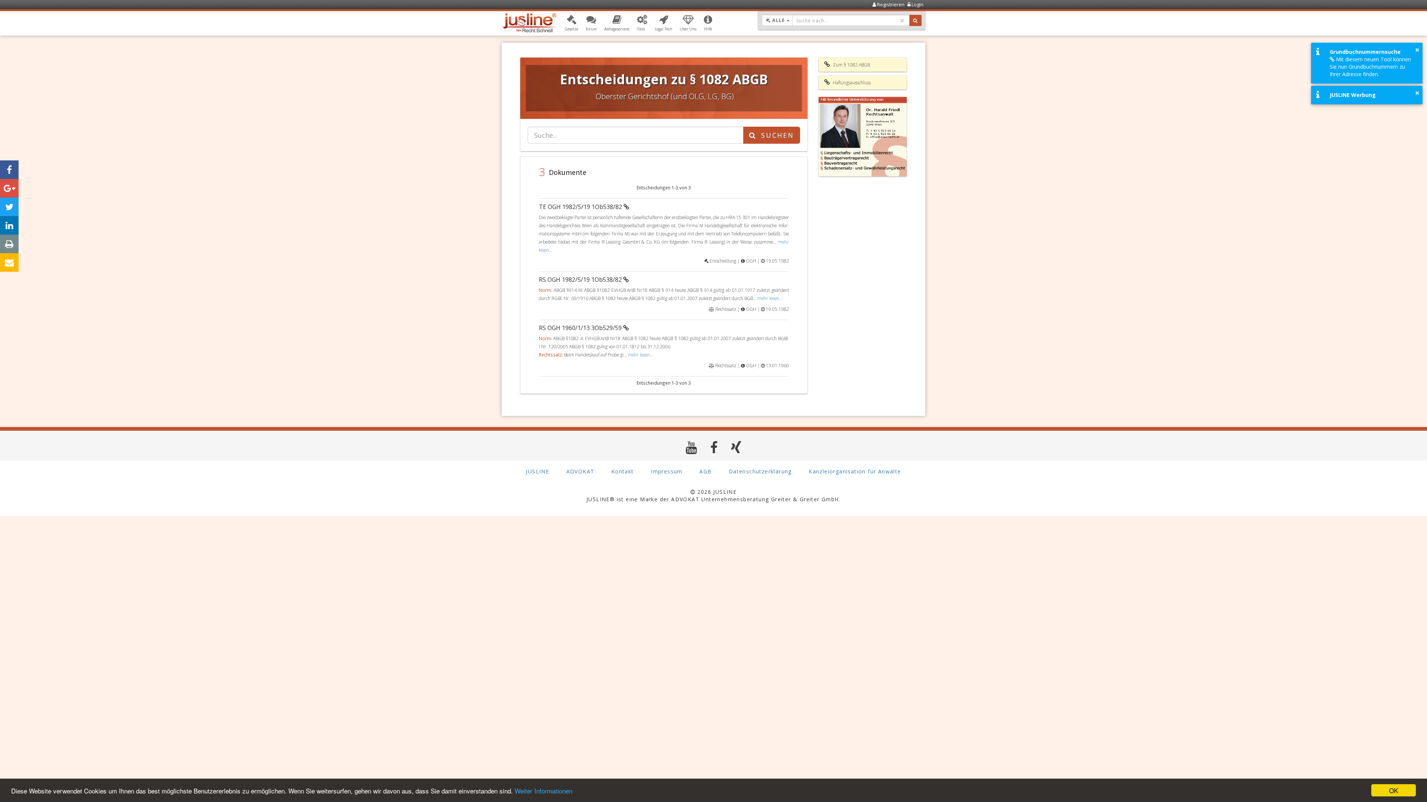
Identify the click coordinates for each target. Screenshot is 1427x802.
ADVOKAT (580, 471)
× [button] (1417, 49)
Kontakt (622, 471)
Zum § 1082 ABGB (851, 65)
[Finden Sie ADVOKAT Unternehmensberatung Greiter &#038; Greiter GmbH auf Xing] (736, 447)
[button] (571, 23)
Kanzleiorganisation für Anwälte (855, 471)
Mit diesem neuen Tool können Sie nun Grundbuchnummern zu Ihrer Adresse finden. (1370, 67)
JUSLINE (537, 471)
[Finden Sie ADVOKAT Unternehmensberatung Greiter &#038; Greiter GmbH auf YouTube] (691, 447)
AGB (705, 471)
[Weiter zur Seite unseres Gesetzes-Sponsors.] (863, 136)
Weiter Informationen (543, 790)
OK (1393, 790)
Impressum (667, 471)
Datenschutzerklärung (760, 471)
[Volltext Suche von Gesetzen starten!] (915, 20)
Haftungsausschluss (851, 82)
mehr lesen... (770, 298)
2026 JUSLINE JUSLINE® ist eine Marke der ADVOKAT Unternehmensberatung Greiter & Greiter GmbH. (713, 495)
